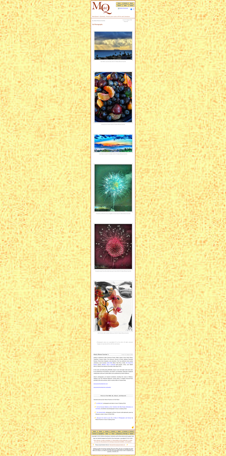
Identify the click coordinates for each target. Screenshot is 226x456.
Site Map (125, 433)
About (131, 3)
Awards (113, 431)
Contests (131, 431)
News (113, 433)
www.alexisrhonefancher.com (101, 383)
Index (125, 5)
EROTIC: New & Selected (108, 364)
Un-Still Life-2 (99, 403)
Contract (94, 433)
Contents (125, 3)
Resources (119, 433)
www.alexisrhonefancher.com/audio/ (102, 387)
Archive (131, 5)
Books (119, 431)
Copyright (100, 433)
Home (119, 3)
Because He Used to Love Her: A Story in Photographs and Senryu (114, 418)
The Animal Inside (100, 412)
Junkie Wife (109, 362)
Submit (119, 5)
